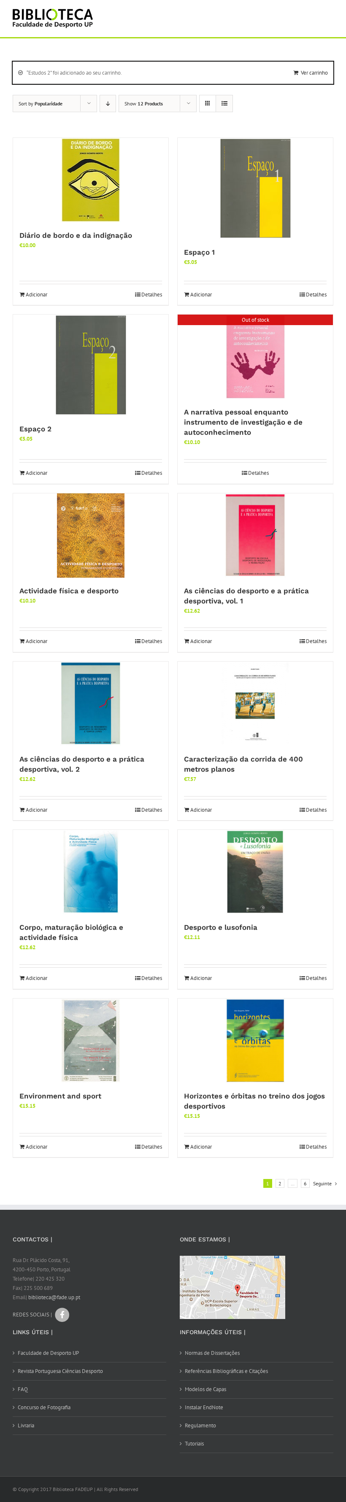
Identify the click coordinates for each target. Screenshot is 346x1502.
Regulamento (200, 1425)
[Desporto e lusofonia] (255, 872)
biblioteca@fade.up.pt (54, 1297)
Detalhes (151, 294)
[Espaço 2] (90, 365)
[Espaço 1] (255, 188)
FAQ (23, 1389)
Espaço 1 (199, 252)
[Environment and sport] (90, 1041)
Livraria (26, 1425)
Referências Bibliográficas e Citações (226, 1371)
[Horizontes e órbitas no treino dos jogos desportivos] (255, 1041)
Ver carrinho (314, 72)
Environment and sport (60, 1096)
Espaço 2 (35, 429)
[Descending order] (108, 103)
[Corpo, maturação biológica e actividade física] (90, 872)
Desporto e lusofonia (220, 927)
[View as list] (224, 103)
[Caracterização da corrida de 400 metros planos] (255, 704)
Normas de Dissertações (212, 1353)
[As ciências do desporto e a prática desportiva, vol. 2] (90, 704)
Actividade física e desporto (69, 591)
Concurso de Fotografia (44, 1407)
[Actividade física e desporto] (90, 535)
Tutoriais (194, 1443)
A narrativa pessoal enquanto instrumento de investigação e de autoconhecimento (243, 422)
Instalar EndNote (204, 1407)
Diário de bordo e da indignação (75, 235)
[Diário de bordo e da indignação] (90, 180)
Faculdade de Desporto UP (48, 1353)
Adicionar (36, 294)
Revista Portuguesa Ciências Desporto (60, 1371)
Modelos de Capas (205, 1389)
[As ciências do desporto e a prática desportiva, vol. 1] (255, 535)
